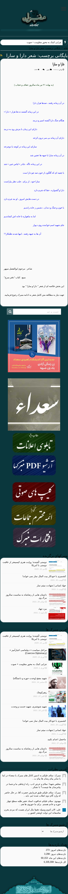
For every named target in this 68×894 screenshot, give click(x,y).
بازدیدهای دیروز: (58, 854)
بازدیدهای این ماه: (57, 858)
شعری (48, 70)
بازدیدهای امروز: (58, 850)
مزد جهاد (42, 609)
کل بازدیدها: (60, 862)
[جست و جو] (10, 312)
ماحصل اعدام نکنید (57, 739)
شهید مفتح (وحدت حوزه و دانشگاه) (30, 678)
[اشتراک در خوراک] (1, 55)
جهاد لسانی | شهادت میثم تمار (51, 585)
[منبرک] (34, 17)
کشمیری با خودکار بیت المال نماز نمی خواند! (44, 576)
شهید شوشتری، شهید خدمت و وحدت (29, 706)
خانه (66, 48)
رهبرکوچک (42, 692)
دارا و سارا (58, 64)
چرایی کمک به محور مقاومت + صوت (44, 42)
